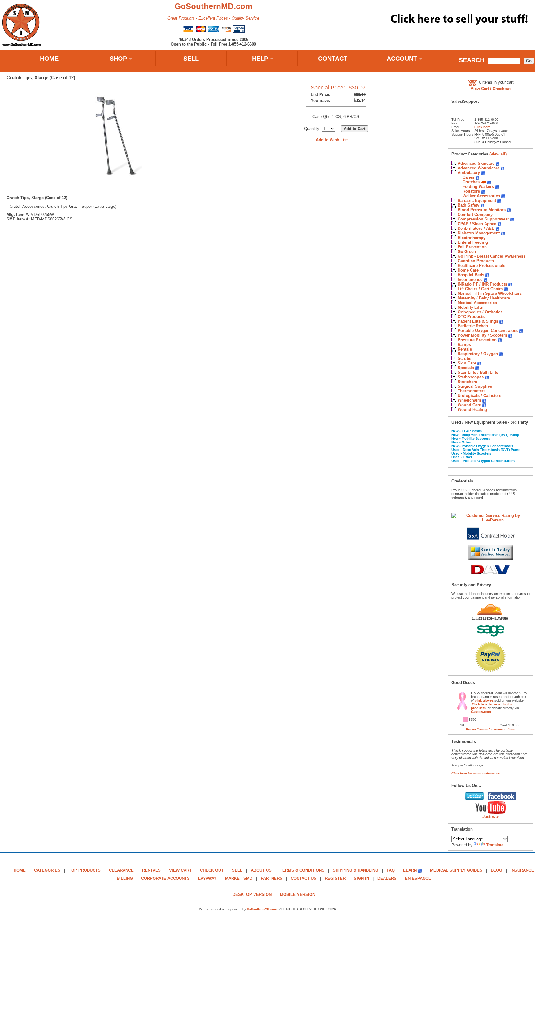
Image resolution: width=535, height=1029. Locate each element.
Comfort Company (475, 214)
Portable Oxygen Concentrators (488, 330)
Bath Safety (468, 205)
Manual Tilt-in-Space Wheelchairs (490, 293)
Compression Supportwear (483, 219)
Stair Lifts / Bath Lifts (478, 372)
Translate (494, 845)
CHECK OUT (212, 870)
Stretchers (467, 381)
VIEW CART (180, 870)
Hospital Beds (471, 275)
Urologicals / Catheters (479, 395)
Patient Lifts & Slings (478, 321)
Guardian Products (476, 261)
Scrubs (464, 358)
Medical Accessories (477, 302)
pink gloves (484, 700)
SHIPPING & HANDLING (355, 870)
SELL (191, 58)
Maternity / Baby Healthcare (484, 298)
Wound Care (469, 405)
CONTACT (332, 58)
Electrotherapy (471, 237)
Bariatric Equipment (477, 200)
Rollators (471, 191)
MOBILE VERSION (297, 894)
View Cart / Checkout (491, 88)
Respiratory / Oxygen (478, 353)
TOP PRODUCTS (85, 870)
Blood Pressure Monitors (482, 209)
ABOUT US (261, 870)
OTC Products (471, 316)
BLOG (496, 870)
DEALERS (387, 878)
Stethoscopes (471, 377)
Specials (466, 367)
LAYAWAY (207, 878)
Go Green (467, 251)
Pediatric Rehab (473, 326)
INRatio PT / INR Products (482, 284)
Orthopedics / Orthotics (480, 312)
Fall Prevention (472, 247)
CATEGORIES (47, 870)
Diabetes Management (479, 233)
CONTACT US (303, 878)
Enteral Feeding (473, 242)
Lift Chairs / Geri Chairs (480, 288)
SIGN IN (361, 878)
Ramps (464, 344)
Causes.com (481, 711)
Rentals (465, 349)
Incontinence (470, 279)
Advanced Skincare (476, 163)
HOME (49, 58)
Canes (468, 177)
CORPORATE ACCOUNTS (165, 878)
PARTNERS (271, 878)
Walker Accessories (481, 196)
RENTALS (151, 870)
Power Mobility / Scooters (482, 335)
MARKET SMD (238, 878)
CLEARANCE (121, 870)
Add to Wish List (332, 139)
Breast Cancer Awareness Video (490, 729)
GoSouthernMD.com (262, 909)
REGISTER (335, 878)
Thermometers (471, 391)
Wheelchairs (469, 400)
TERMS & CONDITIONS (302, 870)
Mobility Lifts (470, 307)
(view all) (498, 154)
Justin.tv (490, 816)
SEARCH (471, 60)
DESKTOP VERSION (252, 894)
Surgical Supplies (475, 386)
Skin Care (467, 363)
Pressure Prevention (477, 340)
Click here (482, 127)
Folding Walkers (478, 186)
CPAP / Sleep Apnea (477, 223)
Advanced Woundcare (478, 168)
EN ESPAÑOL (418, 878)
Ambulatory (469, 172)
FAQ (391, 870)
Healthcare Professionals (481, 265)
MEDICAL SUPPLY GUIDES (456, 870)
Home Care (468, 270)
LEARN (410, 870)
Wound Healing (472, 409)
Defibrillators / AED (476, 228)
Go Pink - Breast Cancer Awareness (491, 256)
